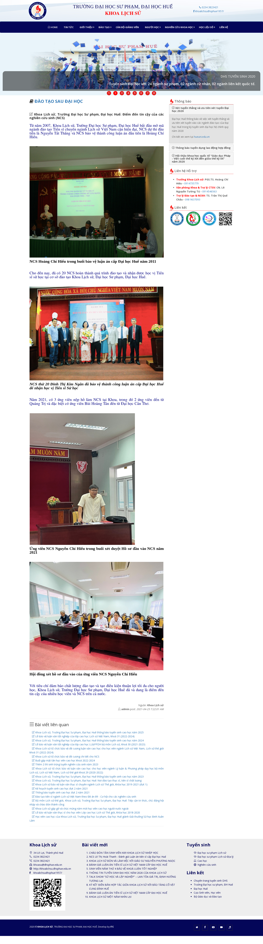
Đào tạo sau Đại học (59, 101)
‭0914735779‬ (191, 183)
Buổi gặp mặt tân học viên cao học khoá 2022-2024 (65, 760)
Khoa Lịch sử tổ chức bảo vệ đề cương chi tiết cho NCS (67, 756)
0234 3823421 (209, 7)
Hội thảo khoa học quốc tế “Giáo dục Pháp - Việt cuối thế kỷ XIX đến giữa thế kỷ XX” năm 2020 (201, 158)
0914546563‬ (209, 191)
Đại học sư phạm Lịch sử (212, 852)
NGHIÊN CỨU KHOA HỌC (179, 27)
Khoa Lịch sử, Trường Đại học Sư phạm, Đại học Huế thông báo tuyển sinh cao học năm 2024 (89, 740)
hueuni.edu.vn (202, 136)
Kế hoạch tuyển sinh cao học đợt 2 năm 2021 (61, 788)
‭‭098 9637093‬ (192, 199)
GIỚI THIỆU (86, 27)
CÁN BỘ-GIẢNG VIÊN (127, 27)
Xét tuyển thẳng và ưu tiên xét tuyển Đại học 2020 (200, 109)
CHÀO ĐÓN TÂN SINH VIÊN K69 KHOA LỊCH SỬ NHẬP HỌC (123, 852)
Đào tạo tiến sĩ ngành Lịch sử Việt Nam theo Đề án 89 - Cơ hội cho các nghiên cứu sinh (85, 796)
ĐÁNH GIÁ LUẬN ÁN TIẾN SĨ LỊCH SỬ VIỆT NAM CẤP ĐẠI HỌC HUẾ (128, 864)
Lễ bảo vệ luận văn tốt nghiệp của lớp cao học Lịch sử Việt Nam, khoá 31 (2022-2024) (85, 736)
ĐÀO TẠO (104, 27)
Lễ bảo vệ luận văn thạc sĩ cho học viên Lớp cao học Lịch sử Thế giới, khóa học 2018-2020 (87, 812)
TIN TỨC (69, 27)
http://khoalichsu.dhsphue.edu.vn (52, 868)
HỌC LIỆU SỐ (206, 27)
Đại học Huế (201, 888)
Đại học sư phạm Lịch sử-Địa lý (215, 856)
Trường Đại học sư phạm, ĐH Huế (213, 884)
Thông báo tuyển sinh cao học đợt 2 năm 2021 (62, 792)
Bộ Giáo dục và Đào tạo (208, 896)
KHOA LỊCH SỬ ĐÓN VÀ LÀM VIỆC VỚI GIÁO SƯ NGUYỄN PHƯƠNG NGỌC (132, 860)
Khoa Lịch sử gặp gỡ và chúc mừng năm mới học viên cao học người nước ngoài (81, 808)
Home (54, 27)
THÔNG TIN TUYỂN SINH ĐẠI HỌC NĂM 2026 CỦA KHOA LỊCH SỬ (128, 872)
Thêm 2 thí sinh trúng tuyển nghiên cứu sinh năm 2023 (66, 764)
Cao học (202, 860)
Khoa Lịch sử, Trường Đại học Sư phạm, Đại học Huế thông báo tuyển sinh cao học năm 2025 (89, 732)
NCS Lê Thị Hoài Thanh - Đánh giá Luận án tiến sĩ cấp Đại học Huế (127, 856)
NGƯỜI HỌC (152, 27)
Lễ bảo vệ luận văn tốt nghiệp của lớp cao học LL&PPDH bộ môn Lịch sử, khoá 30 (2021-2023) (90, 744)
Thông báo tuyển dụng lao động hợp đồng (203, 147)
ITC (112, 926)
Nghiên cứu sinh (207, 864)
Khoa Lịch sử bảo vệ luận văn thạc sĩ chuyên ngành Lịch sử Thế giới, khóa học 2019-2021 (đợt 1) (91, 784)
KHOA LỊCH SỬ (45, 926)
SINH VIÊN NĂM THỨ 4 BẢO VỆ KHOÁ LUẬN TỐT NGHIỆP (123, 868)
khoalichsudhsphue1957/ (209, 11)
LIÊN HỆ (223, 27)
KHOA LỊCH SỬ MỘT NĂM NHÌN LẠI (110, 896)
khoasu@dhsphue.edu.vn (47, 864)
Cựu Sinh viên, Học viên (207, 892)
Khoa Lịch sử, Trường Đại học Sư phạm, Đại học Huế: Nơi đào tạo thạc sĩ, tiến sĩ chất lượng (88, 780)
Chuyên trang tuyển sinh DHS (211, 880)
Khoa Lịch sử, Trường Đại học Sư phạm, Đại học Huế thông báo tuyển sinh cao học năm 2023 (89, 776)
